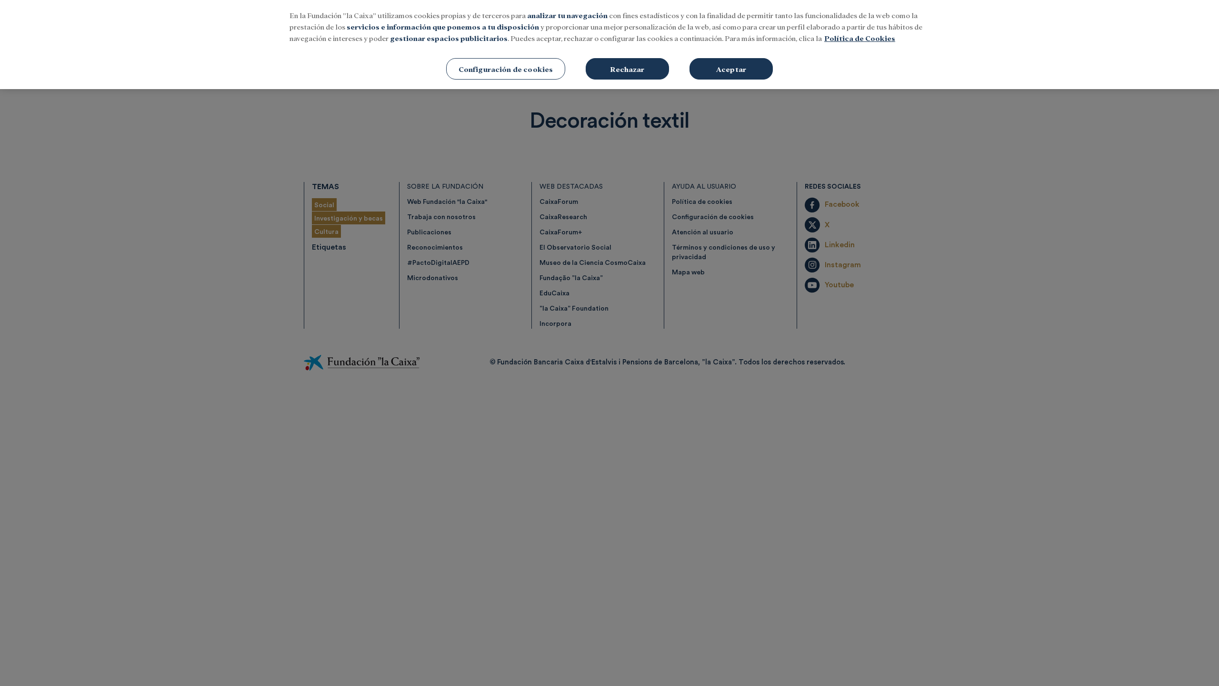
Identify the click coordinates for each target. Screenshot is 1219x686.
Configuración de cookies (506, 68)
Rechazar (627, 68)
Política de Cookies (859, 37)
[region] (609, 44)
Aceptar (731, 68)
